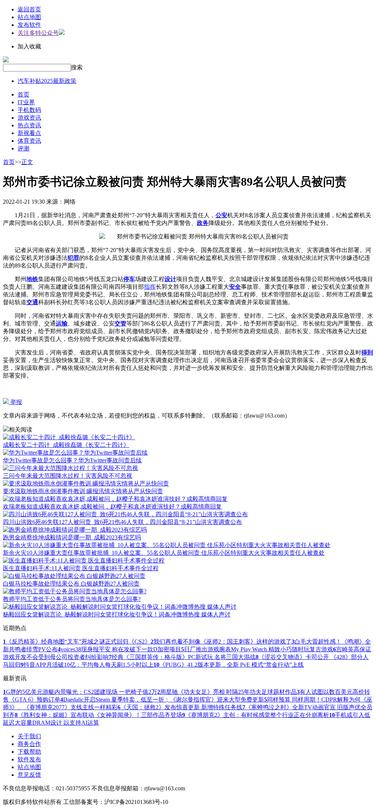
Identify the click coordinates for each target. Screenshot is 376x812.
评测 (23, 148)
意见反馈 (29, 775)
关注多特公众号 (38, 33)
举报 (15, 402)
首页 (23, 94)
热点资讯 (29, 125)
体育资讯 (29, 141)
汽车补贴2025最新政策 (47, 81)
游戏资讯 (29, 117)
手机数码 (29, 110)
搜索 (77, 67)
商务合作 (29, 744)
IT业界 (26, 102)
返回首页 (29, 9)
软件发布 (29, 759)
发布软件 (29, 25)
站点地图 (29, 17)
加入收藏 (29, 46)
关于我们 (29, 736)
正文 (27, 162)
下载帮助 (29, 752)
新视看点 (29, 133)
